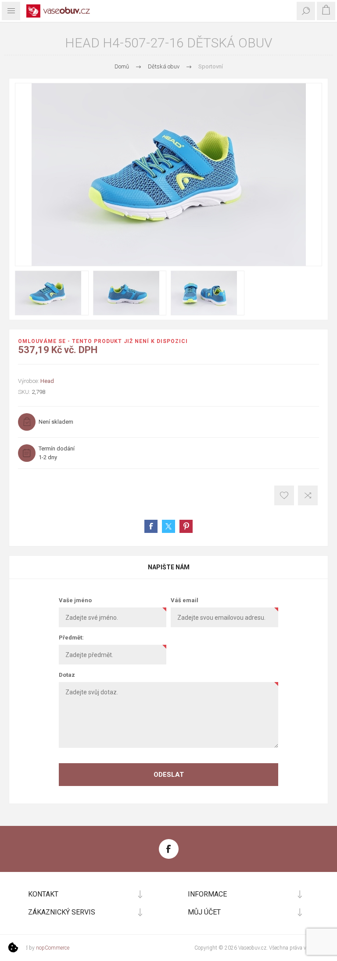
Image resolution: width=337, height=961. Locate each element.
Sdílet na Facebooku (151, 526)
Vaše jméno (75, 600)
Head (47, 381)
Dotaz (67, 675)
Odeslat (169, 775)
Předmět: (71, 637)
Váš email (184, 600)
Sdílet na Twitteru (168, 526)
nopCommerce (52, 948)
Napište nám (169, 567)
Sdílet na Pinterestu (186, 526)
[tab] (168, 567)
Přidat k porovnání (308, 495)
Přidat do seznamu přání (284, 495)
